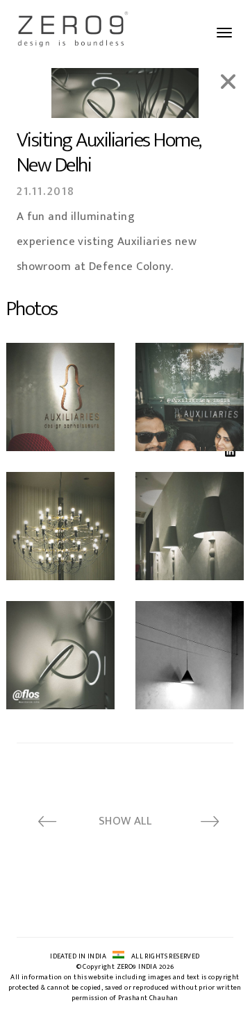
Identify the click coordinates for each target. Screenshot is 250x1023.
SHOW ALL (125, 821)
